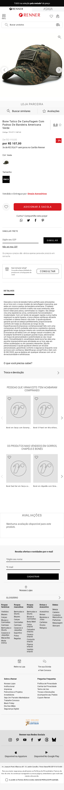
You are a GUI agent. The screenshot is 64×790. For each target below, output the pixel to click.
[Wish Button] (6, 207)
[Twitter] (39, 740)
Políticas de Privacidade (43, 771)
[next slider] (1, 417)
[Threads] (47, 740)
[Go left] (4, 70)
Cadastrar (33, 576)
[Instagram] (10, 740)
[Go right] (59, 70)
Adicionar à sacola (38, 206)
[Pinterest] (17, 740)
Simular (52, 240)
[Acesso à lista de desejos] (51, 17)
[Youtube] (25, 740)
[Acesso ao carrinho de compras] (58, 17)
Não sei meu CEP (10, 247)
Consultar (48, 271)
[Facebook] (32, 740)
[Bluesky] (54, 740)
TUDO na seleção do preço (32, 3)
